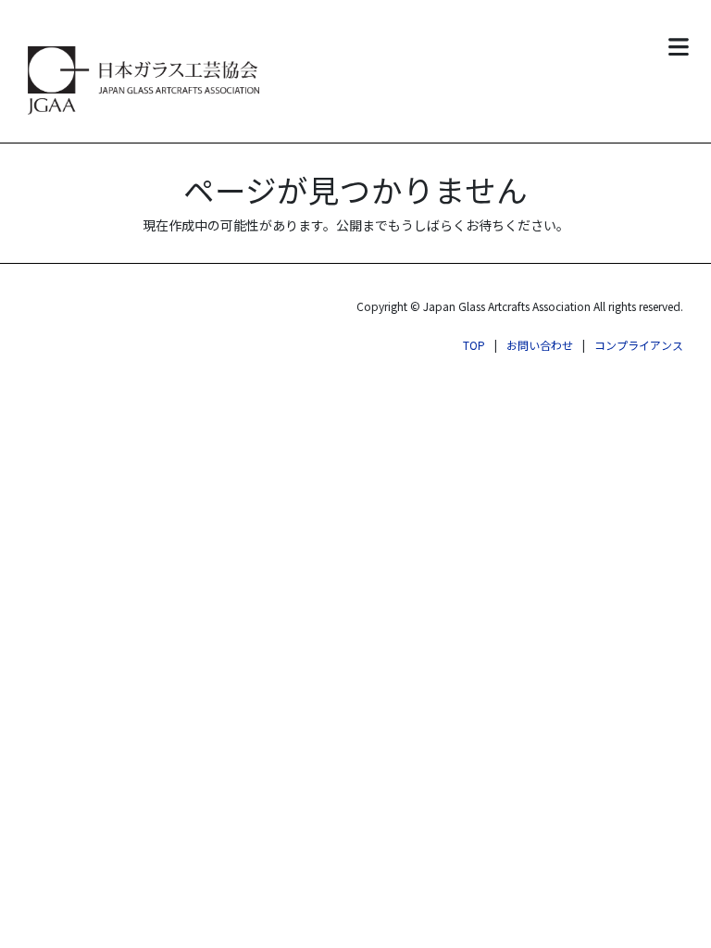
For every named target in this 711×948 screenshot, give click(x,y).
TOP (474, 345)
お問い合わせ (539, 345)
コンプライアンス (638, 345)
